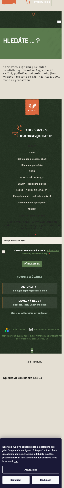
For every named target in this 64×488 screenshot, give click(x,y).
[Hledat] (33, 14)
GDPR (32, 171)
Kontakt (32, 208)
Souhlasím (45, 480)
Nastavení (30, 469)
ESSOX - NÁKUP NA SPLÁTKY (32, 190)
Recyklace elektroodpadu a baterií (32, 196)
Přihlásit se (32, 263)
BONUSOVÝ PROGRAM (32, 177)
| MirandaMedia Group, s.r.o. (43, 329)
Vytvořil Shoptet (17, 329)
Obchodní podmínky (32, 165)
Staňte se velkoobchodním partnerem (29, 312)
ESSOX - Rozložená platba (32, 183)
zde (16, 461)
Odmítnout (16, 480)
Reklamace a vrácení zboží (32, 159)
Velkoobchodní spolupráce (32, 202)
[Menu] (59, 21)
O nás (32, 152)
